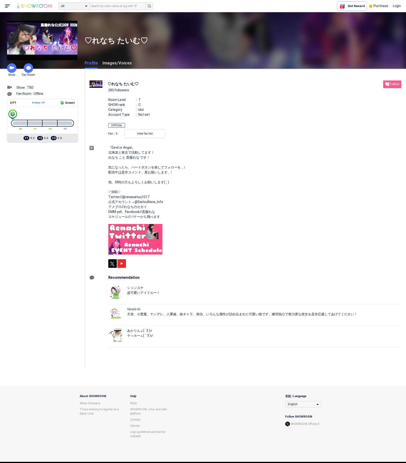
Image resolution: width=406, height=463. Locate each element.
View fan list (145, 133)
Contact (135, 419)
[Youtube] (121, 263)
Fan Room (28, 74)
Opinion (135, 425)
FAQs (133, 403)
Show (11, 74)
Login (397, 6)
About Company (90, 403)
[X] (112, 263)
